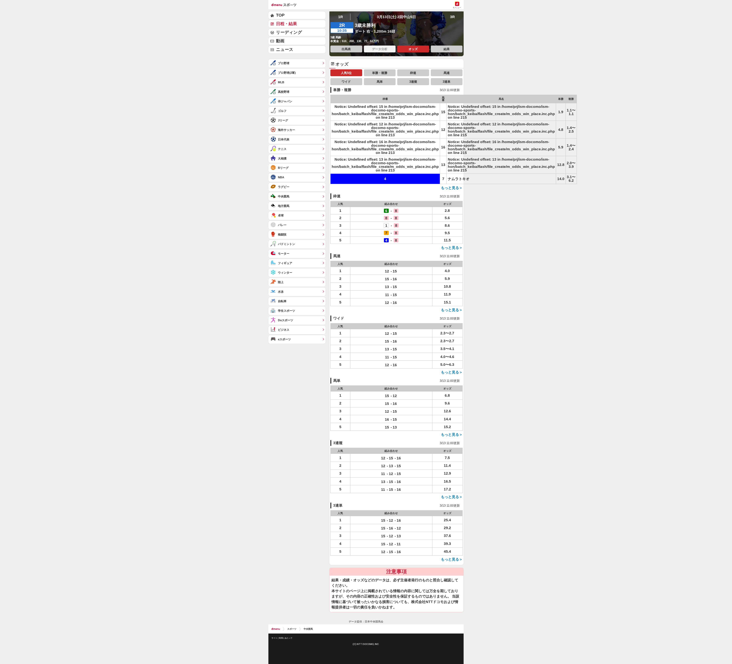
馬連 (447, 72)
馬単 (380, 81)
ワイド (346, 81)
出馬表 (346, 49)
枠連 (413, 72)
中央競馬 (308, 629)
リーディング (289, 32)
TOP (280, 15)
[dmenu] (275, 629)
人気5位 (346, 72)
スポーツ (291, 629)
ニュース (284, 49)
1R (340, 17)
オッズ (413, 49)
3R (452, 17)
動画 (280, 40)
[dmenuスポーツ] (285, 5)
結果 (447, 49)
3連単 (446, 81)
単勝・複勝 (379, 72)
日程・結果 (286, 23)
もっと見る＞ (452, 188)
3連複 (413, 81)
